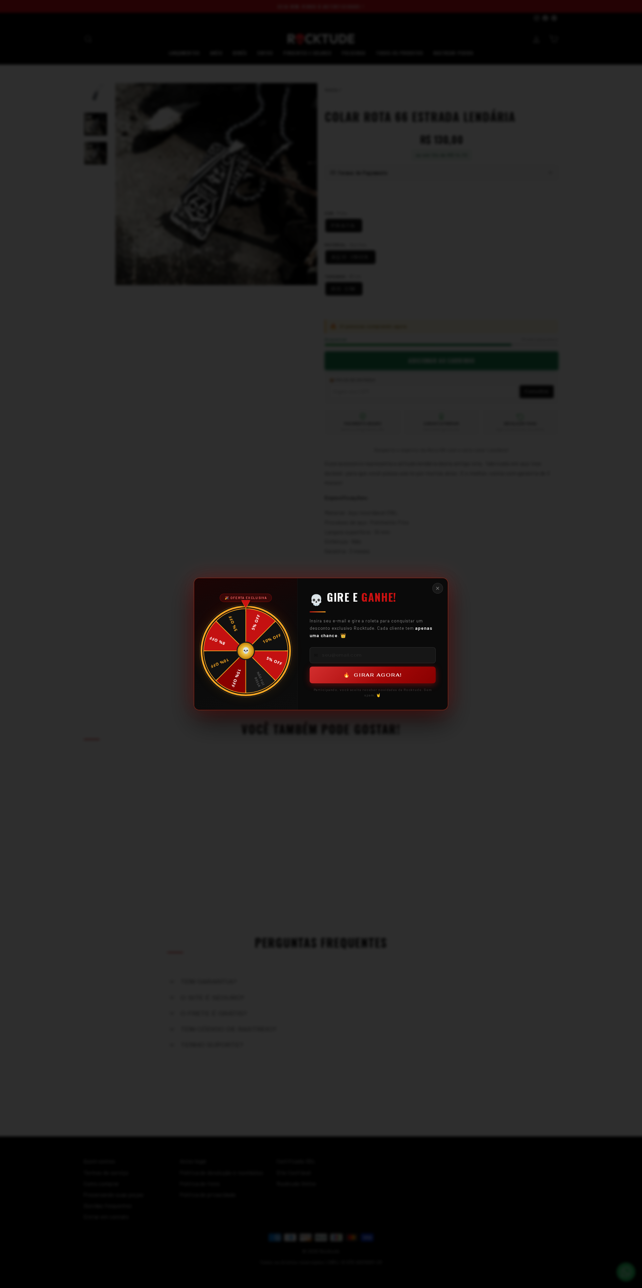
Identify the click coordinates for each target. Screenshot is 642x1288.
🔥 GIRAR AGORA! (372, 675)
